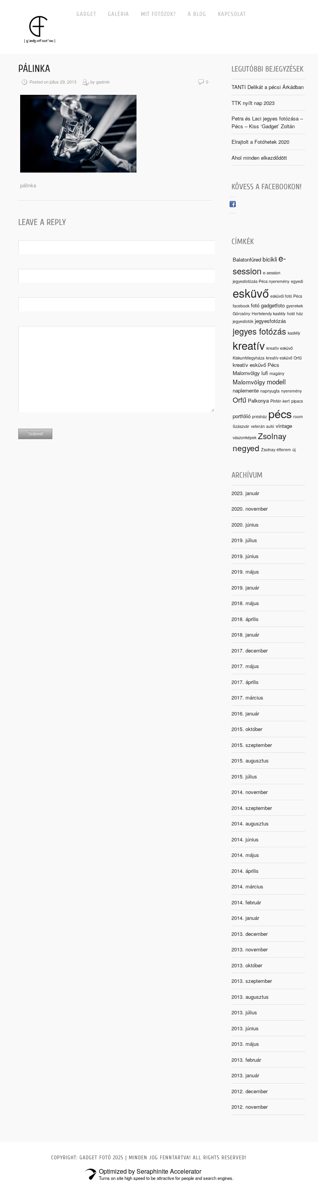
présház (259, 416)
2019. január (245, 587)
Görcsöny (241, 313)
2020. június (245, 524)
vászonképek (244, 437)
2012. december (250, 1091)
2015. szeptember (252, 745)
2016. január (245, 713)
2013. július (244, 1012)
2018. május (245, 603)
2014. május (245, 854)
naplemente (246, 390)
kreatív (249, 345)
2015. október (247, 729)
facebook (241, 306)
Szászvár (241, 426)
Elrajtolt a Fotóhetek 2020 (260, 141)
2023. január (245, 493)
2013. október (247, 965)
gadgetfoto (273, 305)
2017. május (245, 666)
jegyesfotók (243, 321)
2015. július (244, 776)
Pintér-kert (280, 401)
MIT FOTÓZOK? (158, 14)
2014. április (245, 870)
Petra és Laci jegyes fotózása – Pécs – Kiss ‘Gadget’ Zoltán (267, 122)
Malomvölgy (249, 381)
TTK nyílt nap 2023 (253, 102)
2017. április (245, 682)
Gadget (86, 14)
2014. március (247, 886)
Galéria (118, 14)
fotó (255, 305)
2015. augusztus (250, 760)
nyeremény (291, 391)
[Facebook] (233, 205)
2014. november (250, 792)
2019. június (245, 556)
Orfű (239, 399)
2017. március (247, 697)
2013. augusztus (250, 996)
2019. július (244, 540)
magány (277, 373)
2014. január (245, 917)
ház (299, 313)
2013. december (250, 933)
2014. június (245, 839)
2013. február (246, 1059)
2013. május (245, 1043)
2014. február (246, 902)
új (294, 449)
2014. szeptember (252, 807)
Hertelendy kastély (268, 313)
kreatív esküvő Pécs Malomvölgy (256, 368)
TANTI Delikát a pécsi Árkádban (268, 87)
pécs (280, 413)
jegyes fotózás (259, 331)
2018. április (245, 619)
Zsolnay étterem (276, 449)
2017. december (250, 650)
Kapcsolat (232, 14)
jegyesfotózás (270, 321)
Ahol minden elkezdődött (259, 157)
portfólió (242, 416)
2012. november (250, 1106)
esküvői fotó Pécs (286, 296)
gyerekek (294, 306)
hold (291, 313)
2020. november (250, 508)
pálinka (34, 69)
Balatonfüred (247, 259)
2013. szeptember (252, 980)
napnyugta (270, 391)
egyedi (297, 281)
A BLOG (197, 14)
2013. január (245, 1075)
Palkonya (258, 400)
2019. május (245, 571)
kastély (294, 333)
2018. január (245, 634)
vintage (284, 425)
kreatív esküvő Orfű (284, 358)
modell (276, 381)
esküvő (251, 292)
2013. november (250, 949)
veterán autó (262, 426)
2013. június (245, 1028)
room (298, 416)
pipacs (297, 401)
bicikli (270, 259)
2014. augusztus (250, 823)
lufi (264, 373)
